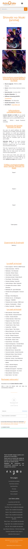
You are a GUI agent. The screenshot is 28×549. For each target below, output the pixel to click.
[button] (22, 3)
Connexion (24, 411)
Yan (20, 545)
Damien (17, 545)
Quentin (14, 545)
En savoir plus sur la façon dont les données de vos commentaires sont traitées (13, 423)
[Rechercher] (25, 9)
